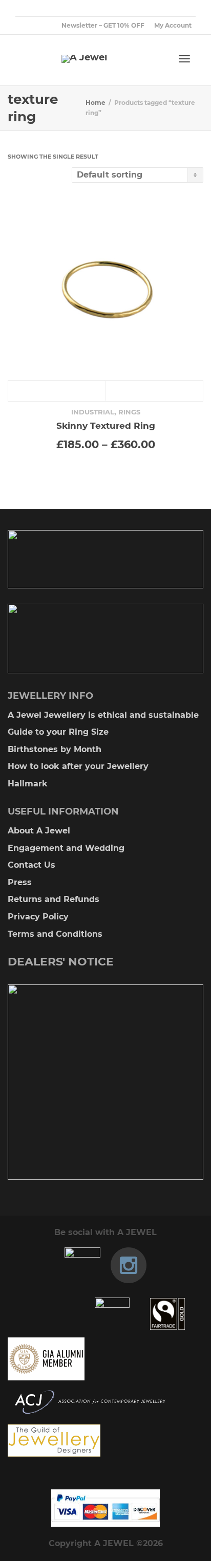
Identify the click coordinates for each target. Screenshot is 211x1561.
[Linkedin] (59, 8)
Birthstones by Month (54, 749)
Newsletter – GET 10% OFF (102, 25)
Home (96, 102)
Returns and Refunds (53, 899)
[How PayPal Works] (105, 1508)
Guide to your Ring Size (58, 732)
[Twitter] (24, 8)
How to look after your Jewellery (78, 766)
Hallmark (28, 783)
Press (20, 882)
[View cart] (158, 58)
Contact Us (31, 865)
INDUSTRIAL (92, 412)
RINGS (129, 412)
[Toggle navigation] (184, 59)
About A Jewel (39, 831)
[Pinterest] (76, 8)
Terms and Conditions (55, 934)
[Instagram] (94, 8)
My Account (173, 25)
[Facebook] (41, 8)
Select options (57, 391)
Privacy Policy (38, 916)
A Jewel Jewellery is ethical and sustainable (103, 715)
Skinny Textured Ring (105, 425)
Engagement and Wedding (66, 848)
